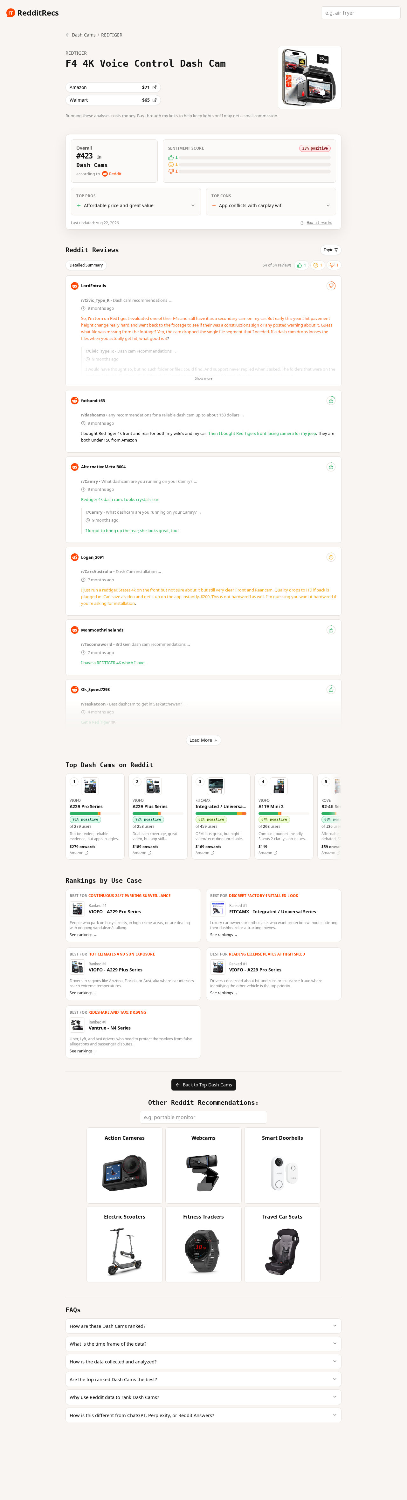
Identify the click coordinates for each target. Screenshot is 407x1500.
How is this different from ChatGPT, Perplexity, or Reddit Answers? (142, 1415)
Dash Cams (92, 165)
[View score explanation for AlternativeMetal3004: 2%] (331, 467)
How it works (319, 222)
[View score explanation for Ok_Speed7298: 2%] (331, 690)
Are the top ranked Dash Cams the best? (113, 1379)
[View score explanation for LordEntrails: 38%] (331, 286)
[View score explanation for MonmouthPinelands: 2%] (331, 630)
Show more (203, 378)
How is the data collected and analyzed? (113, 1361)
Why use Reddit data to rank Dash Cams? (114, 1397)
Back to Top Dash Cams (207, 1085)
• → (127, 300)
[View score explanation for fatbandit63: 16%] (331, 400)
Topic (328, 250)
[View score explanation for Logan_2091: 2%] (331, 557)
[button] (95, 816)
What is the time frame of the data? (108, 1344)
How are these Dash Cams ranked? (107, 1326)
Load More (201, 740)
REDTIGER (111, 35)
